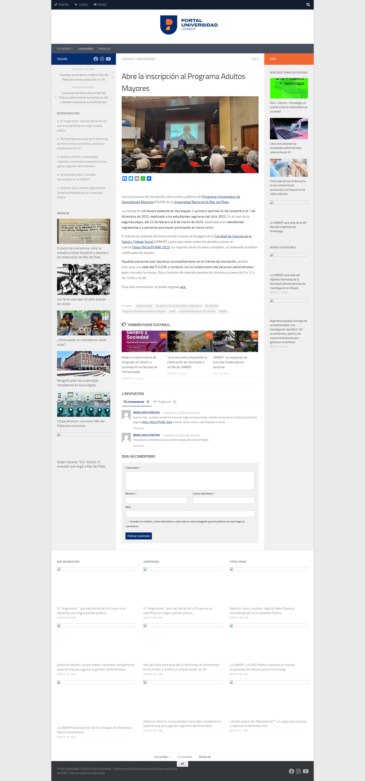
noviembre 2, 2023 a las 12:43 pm (182, 412)
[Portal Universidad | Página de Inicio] (85, 26)
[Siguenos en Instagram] (102, 59)
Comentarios (138, 402)
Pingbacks (166, 402)
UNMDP (223, 311)
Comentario (132, 467)
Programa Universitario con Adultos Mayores (144, 311)
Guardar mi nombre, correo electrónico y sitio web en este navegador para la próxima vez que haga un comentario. (185, 524)
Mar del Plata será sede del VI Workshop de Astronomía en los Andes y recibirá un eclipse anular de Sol (82, 143)
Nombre (130, 493)
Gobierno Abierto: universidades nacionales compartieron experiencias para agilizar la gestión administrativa (82, 161)
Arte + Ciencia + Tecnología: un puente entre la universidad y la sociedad (288, 107)
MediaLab (104, 48)
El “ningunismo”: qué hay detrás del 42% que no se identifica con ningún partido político (82, 125)
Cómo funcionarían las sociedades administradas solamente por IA (286, 148)
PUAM (172, 311)
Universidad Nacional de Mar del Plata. (201, 202)
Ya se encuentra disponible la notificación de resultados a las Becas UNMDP (187, 362)
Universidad (85, 48)
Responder (139, 427)
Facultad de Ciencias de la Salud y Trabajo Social (179, 306)
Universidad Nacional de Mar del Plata (197, 311)
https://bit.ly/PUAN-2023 (157, 422)
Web (128, 507)
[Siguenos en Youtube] (108, 59)
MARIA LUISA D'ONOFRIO (146, 412)
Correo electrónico (204, 493)
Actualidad (63, 48)
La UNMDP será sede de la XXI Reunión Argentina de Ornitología (288, 227)
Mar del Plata (211, 306)
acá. (183, 287)
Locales (128, 59)
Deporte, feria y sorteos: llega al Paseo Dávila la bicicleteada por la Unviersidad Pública (81, 192)
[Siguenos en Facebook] (96, 59)
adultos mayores (144, 306)
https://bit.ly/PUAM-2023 (151, 247)
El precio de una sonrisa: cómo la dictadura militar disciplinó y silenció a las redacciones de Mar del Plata (82, 252)
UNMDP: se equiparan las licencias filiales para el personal (230, 362)
